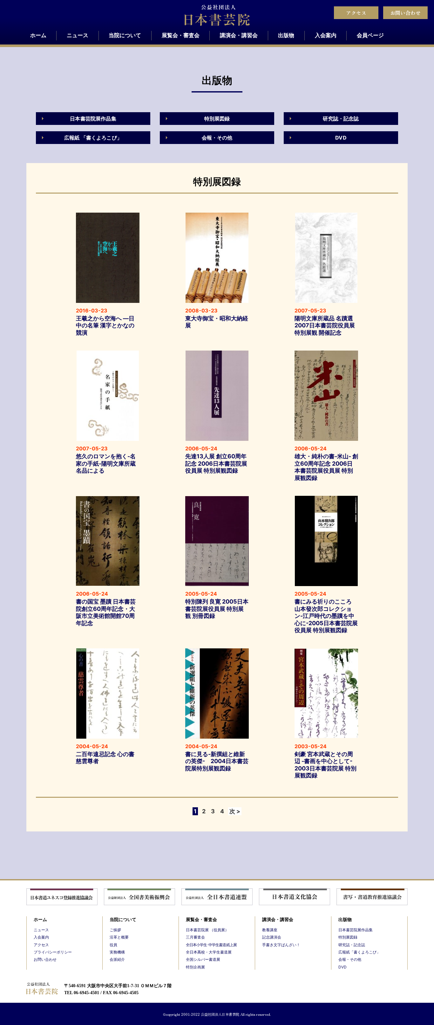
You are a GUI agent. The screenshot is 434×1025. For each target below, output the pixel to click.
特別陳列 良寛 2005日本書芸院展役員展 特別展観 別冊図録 (216, 608)
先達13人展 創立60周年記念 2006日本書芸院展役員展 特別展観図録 (216, 463)
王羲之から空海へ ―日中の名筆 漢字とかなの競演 (105, 325)
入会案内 (325, 35)
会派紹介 (117, 959)
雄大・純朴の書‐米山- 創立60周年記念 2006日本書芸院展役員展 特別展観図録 (326, 467)
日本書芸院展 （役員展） (207, 929)
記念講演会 (271, 937)
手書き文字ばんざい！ (281, 944)
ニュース (77, 35)
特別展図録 (217, 118)
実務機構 (117, 952)
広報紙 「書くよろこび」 (93, 137)
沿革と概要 (119, 937)
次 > (234, 811)
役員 (113, 944)
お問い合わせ (405, 13)
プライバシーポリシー (53, 952)
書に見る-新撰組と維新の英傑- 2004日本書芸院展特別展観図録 (216, 761)
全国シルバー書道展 (203, 959)
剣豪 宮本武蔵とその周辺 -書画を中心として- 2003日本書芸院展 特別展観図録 (325, 765)
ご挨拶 (115, 929)
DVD (340, 137)
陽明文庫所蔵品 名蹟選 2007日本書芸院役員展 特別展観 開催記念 (325, 325)
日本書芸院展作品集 (93, 118)
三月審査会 (195, 937)
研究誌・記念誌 (341, 118)
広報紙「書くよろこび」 (359, 952)
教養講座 (269, 929)
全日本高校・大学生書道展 (209, 952)
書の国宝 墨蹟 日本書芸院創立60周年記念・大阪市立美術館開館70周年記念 (106, 612)
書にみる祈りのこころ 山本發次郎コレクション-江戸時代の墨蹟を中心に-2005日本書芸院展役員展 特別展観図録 (326, 615)
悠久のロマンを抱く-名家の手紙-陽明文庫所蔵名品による (106, 463)
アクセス (356, 13)
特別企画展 (195, 967)
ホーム (38, 35)
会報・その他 (217, 137)
